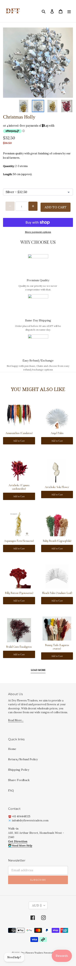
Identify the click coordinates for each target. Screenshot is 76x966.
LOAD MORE (38, 669)
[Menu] (69, 11)
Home (12, 749)
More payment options (38, 231)
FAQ (11, 790)
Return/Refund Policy (23, 759)
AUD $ (37, 905)
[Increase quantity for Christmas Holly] (32, 206)
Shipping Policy (18, 769)
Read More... (16, 720)
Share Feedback (19, 780)
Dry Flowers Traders (32, 952)
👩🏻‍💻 (20, 845)
